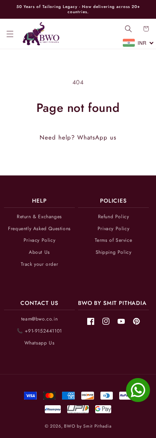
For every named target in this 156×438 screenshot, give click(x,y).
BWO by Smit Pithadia (87, 426)
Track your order (39, 264)
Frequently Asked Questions (39, 228)
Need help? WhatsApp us (78, 137)
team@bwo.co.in (39, 319)
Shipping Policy (114, 252)
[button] (10, 34)
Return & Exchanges (39, 216)
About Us (39, 252)
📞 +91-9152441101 (39, 331)
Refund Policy (113, 216)
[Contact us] (138, 390)
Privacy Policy (39, 240)
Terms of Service (113, 240)
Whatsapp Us (39, 343)
